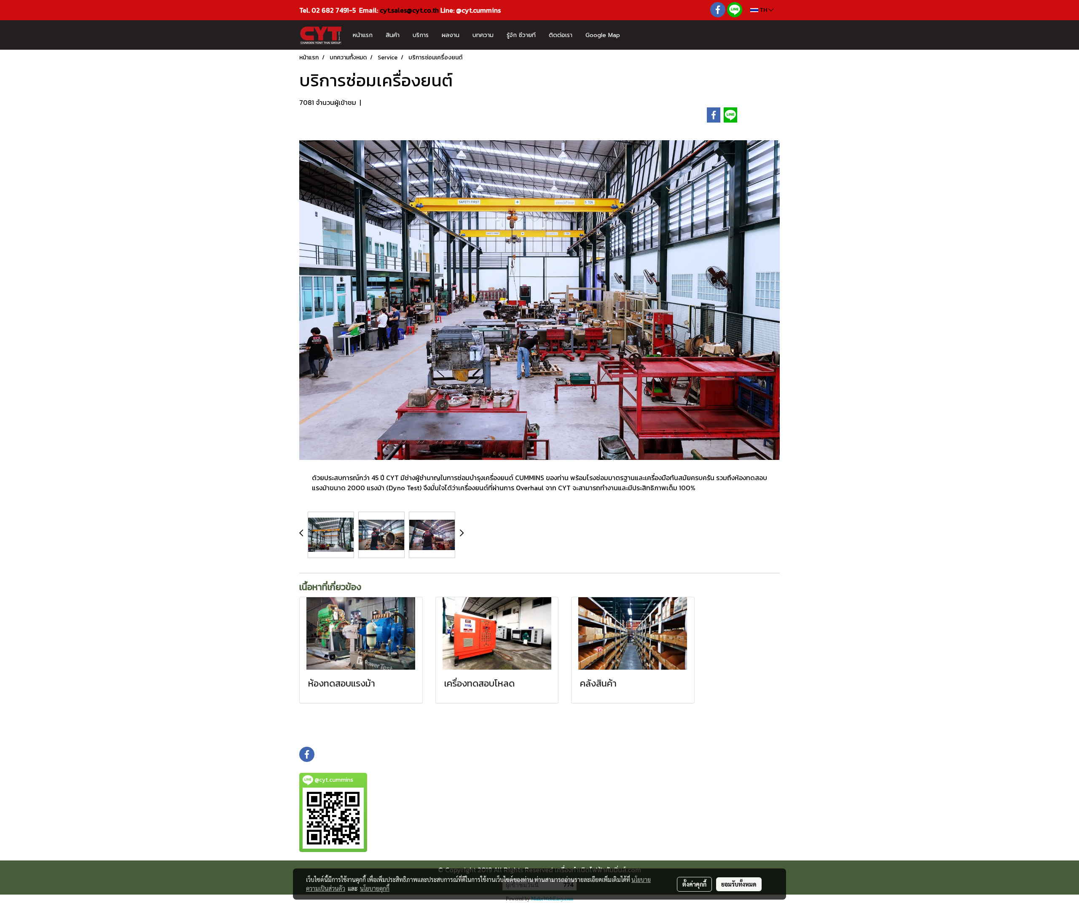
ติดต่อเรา (560, 35)
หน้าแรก (363, 35)
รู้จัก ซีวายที (521, 35)
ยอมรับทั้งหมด (739, 884)
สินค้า (393, 35)
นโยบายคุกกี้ (374, 888)
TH (763, 9)
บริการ (421, 35)
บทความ (483, 35)
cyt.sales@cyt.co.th (409, 10)
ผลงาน (450, 35)
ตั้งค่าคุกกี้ (694, 884)
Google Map (602, 35)
